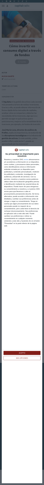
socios (26, 159)
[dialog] (22, 314)
